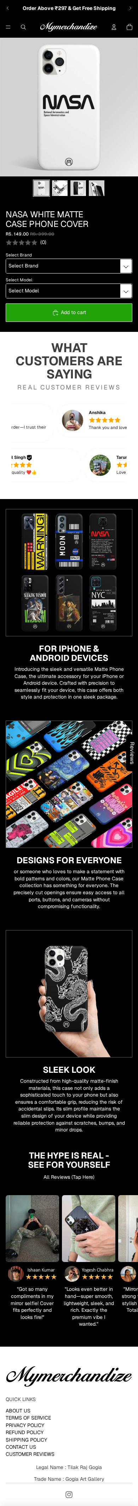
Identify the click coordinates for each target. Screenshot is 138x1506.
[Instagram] (69, 1494)
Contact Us (21, 1447)
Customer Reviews (30, 1454)
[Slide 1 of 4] (41, 188)
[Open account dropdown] (114, 27)
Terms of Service (28, 1418)
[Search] (23, 27)
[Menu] (8, 27)
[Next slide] (130, 8)
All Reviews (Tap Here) (69, 1177)
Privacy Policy (25, 1425)
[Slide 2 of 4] (60, 188)
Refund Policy (25, 1432)
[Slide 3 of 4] (78, 188)
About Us (18, 1410)
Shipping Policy (26, 1440)
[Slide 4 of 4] (96, 188)
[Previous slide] (8, 8)
